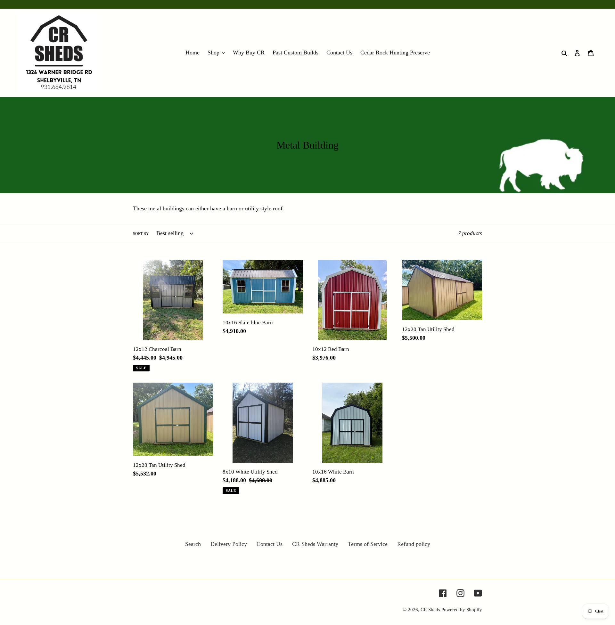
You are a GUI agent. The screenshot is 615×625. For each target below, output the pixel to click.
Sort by (141, 233)
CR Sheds (431, 609)
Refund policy (413, 544)
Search (193, 544)
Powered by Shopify (461, 609)
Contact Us (270, 544)
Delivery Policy (228, 544)
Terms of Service (368, 544)
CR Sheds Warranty (315, 544)
